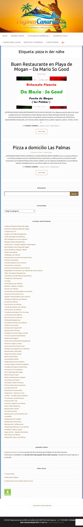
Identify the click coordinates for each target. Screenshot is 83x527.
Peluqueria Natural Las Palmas (15, 299)
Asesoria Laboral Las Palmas (14, 403)
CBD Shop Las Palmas (12, 435)
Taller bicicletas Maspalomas (15, 273)
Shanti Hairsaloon (11, 252)
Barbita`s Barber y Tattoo (13, 286)
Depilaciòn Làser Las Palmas (14, 437)
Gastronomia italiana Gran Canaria (17, 268)
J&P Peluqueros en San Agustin (15, 239)
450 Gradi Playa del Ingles (13, 372)
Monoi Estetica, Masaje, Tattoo (15, 250)
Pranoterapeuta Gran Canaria (15, 263)
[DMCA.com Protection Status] (7, 492)
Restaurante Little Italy (12, 351)
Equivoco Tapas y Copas (13, 343)
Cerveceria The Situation (13, 369)
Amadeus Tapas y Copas (13, 429)
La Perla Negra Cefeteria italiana (16, 364)
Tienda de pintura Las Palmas (15, 307)
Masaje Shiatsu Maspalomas (14, 242)
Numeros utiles (60, 36)
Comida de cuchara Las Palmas (15, 323)
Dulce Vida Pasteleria (12, 406)
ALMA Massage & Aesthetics (14, 237)
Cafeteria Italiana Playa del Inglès (16, 226)
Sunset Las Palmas (11, 289)
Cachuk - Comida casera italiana (16, 395)
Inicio (5, 36)
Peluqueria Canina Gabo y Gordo (16, 333)
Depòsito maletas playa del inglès (16, 229)
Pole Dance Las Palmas (13, 310)
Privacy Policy (9, 474)
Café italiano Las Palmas (13, 283)
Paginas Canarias (31, 126)
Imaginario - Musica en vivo (14, 393)
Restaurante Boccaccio (12, 422)
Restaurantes (41, 74)
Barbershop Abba (10, 356)
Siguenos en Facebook (42, 505)
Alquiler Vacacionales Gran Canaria (17, 296)
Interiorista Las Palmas (12, 304)
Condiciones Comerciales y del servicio (18, 481)
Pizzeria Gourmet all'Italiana (14, 336)
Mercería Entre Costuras (13, 317)
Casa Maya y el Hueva (12, 380)
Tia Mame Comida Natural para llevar (18, 276)
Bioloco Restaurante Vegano (15, 377)
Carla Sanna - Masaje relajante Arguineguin (20, 244)
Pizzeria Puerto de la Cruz (13, 294)
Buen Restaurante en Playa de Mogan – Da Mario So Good (41, 67)
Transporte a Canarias (12, 265)
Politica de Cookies (11, 477)
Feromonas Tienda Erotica (14, 398)
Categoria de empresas (38, 36)
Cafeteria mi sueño (11, 325)
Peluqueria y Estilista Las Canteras (17, 349)
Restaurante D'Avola (12, 330)
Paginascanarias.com (12, 452)
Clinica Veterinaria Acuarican (15, 385)
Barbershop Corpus (11, 375)
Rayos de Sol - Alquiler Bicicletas (16, 432)
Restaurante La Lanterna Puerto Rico (18, 257)
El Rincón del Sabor (11, 260)
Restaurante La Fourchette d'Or (16, 414)
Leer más (41, 131)
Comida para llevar (12, 42)
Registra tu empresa (33, 42)
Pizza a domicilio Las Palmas (41, 147)
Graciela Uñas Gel (10, 388)
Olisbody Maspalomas (12, 320)
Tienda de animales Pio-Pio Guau (16, 312)
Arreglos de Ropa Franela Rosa (15, 367)
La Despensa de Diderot (13, 315)
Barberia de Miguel (11, 338)
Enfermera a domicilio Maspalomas (17, 341)
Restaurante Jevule (11, 409)
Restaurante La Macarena (13, 424)
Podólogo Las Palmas (12, 255)
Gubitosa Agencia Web (56, 522)
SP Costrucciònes (10, 411)
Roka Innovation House (13, 354)
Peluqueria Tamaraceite (13, 278)
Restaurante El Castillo (12, 419)
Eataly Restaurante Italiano (14, 362)
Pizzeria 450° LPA (10, 401)
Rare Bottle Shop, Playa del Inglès (16, 247)
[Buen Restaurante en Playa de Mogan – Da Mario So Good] (41, 92)
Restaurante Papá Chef (13, 328)
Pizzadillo (8, 416)
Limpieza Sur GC (10, 231)
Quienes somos (17, 36)
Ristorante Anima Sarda (13, 390)
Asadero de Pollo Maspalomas (15, 234)
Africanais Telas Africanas (13, 382)
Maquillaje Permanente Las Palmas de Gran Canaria (23, 270)
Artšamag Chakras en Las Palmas (16, 427)
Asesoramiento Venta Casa (14, 346)
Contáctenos (52, 42)
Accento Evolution (11, 302)
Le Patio (7, 281)
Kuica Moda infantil (11, 359)
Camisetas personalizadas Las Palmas (18, 291)
